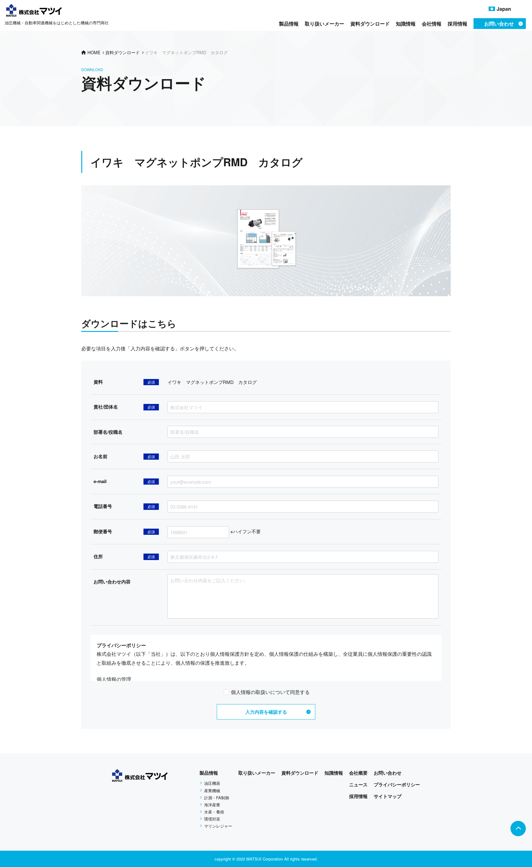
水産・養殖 (214, 812)
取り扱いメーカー (324, 23)
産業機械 (212, 790)
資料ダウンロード (370, 23)
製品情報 (289, 23)
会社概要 (358, 772)
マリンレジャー (218, 826)
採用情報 (457, 23)
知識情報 (406, 23)
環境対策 (212, 819)
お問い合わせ (387, 772)
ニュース (358, 784)
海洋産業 (212, 805)
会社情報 (431, 23)
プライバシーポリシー (397, 784)
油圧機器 (212, 783)
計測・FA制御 (216, 797)
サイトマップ (387, 796)
